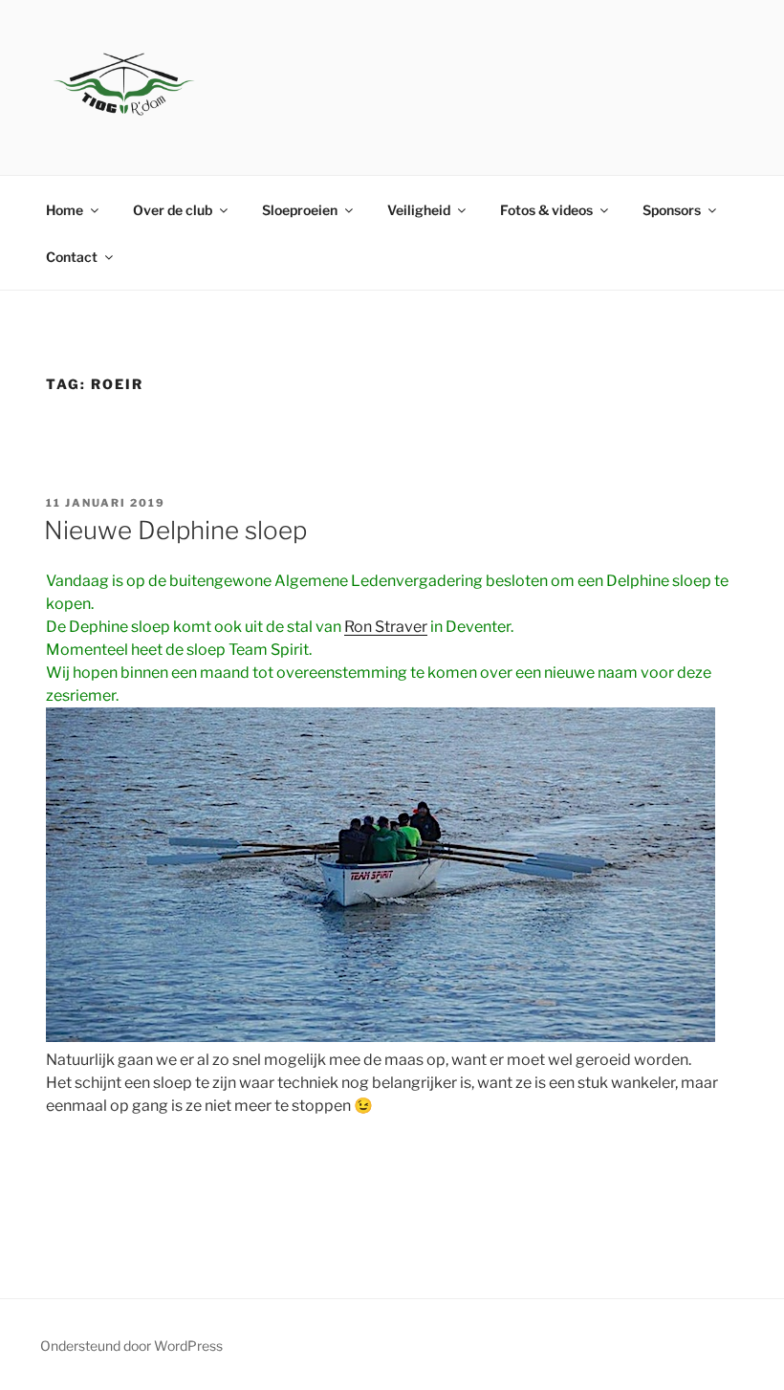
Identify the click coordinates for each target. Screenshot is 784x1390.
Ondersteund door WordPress (131, 1345)
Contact (72, 257)
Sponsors (671, 210)
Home (64, 210)
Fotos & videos (546, 210)
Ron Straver (385, 627)
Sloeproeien (300, 210)
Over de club (172, 210)
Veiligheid (418, 210)
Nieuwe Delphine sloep (175, 530)
